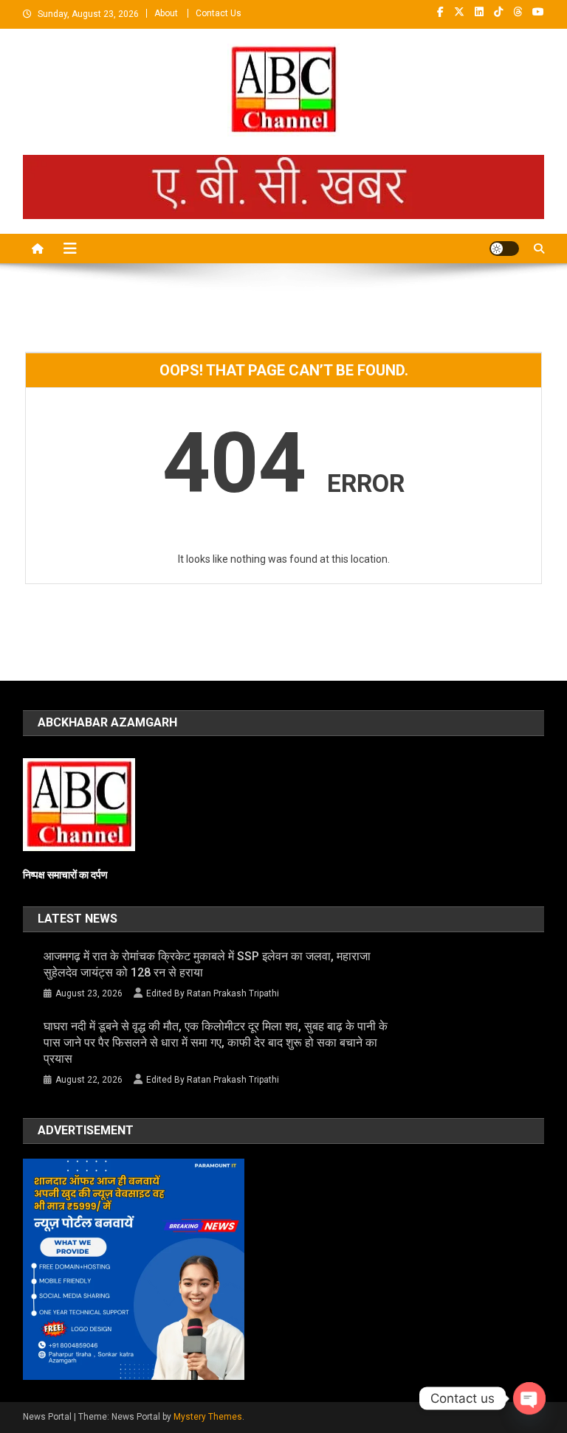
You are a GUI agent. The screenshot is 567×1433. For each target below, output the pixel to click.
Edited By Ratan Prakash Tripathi (212, 993)
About (166, 13)
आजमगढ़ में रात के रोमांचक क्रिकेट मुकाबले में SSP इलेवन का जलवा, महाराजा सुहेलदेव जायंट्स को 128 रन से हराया (207, 964)
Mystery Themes (207, 1417)
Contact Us (218, 13)
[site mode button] (504, 248)
